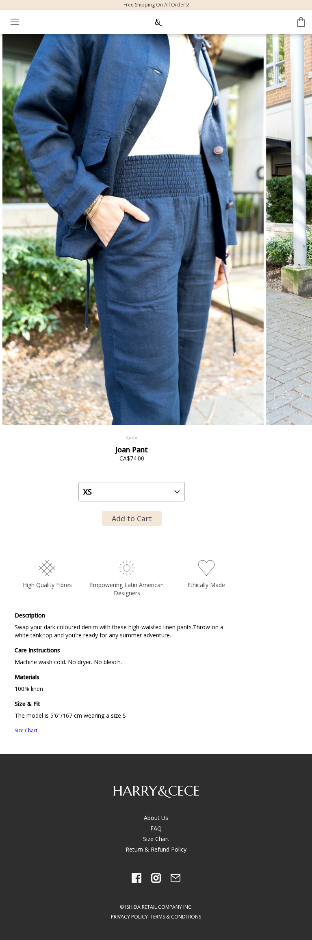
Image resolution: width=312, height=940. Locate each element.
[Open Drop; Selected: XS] (131, 491)
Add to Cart (132, 518)
